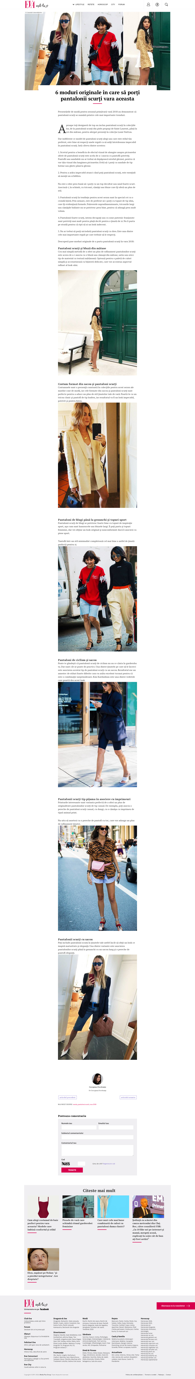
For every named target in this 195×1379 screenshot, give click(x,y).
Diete (85, 1353)
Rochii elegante (88, 1325)
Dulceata (130, 1323)
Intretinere (91, 1355)
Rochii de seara (94, 1321)
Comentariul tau (68, 1143)
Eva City (27, 1364)
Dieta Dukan (97, 1353)
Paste (121, 1321)
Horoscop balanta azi (149, 1356)
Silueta (97, 1359)
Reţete (115, 1318)
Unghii (64, 1355)
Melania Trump (74, 1343)
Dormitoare (116, 1343)
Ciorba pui (129, 1329)
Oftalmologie (97, 1343)
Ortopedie (94, 1345)
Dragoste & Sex (60, 1318)
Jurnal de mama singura (129, 1345)
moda (75, 1104)
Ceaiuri (91, 1337)
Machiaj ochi (76, 1359)
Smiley (63, 1341)
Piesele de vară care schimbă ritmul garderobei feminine (77, 1223)
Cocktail (122, 1325)
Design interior (126, 1343)
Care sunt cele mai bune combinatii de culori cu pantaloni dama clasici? (111, 1223)
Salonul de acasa (74, 1361)
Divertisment (59, 1332)
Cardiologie (87, 1343)
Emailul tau (103, 1123)
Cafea (119, 1323)
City (113, 4)
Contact (168, 1375)
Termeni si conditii (150, 1375)
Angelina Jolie (66, 1339)
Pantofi (105, 1323)
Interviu (123, 1355)
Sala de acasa (96, 1361)
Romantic (64, 1321)
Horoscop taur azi (147, 1341)
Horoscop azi (146, 1325)
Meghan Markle (59, 1335)
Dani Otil (56, 1341)
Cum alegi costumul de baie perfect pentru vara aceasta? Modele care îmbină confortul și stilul (43, 1225)
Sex (78, 1323)
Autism (134, 1347)
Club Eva (28, 1318)
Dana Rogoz (76, 1339)
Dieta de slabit (102, 1357)
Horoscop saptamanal (149, 1360)
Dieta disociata (88, 1359)
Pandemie (115, 1361)
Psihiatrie (102, 1345)
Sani (68, 1357)
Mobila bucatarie (118, 1339)
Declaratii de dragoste (70, 1327)
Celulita (68, 1359)
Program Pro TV (68, 1345)
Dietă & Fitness (89, 1350)
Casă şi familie (118, 1336)
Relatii (55, 1323)
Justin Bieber (63, 1343)
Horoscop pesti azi (148, 1351)
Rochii (59, 1355)
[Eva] (31, 2)
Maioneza (128, 1327)
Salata (114, 1323)
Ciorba (126, 1321)
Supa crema (129, 1325)
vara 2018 (93, 1104)
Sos (135, 1321)
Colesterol (106, 1339)
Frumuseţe (58, 1352)
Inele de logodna (101, 1325)
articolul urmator (128, 1097)
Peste (131, 1321)
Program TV (57, 1345)
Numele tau (66, 1123)
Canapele (129, 1341)
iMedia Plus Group (45, 1375)
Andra (68, 1341)
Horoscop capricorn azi (149, 1343)
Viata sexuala (74, 1321)
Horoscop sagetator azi (149, 1347)
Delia (74, 1341)
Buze (62, 1359)
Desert (121, 1327)
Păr (54, 1355)
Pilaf (134, 1327)
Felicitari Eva (30, 1342)
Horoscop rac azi (147, 1335)
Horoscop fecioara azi (149, 1339)
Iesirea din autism (122, 1357)
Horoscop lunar (146, 1333)
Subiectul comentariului (72, 1133)
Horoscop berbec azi (148, 1358)
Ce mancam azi (122, 1331)
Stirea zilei (130, 1355)
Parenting (115, 1345)
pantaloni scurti (83, 1104)
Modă (85, 1318)
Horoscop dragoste (148, 1327)
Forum (121, 4)
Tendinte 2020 (88, 1329)
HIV (89, 1345)
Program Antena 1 (60, 1347)
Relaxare (106, 1353)
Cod (63, 1159)
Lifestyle (79, 4)
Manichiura (74, 1357)
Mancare (115, 1321)
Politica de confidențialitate (134, 1375)
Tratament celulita (60, 1361)
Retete (91, 4)
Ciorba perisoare (118, 1329)
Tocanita (115, 1325)
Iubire (66, 1323)
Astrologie (144, 1331)
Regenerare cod (109, 1164)
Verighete (86, 1327)
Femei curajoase (124, 1347)
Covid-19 (130, 1359)
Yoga (84, 1355)
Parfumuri (71, 1355)
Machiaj (63, 1357)
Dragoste (56, 1321)
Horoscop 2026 (146, 1321)
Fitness (90, 1353)
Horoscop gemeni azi (149, 1337)
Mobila (122, 1341)
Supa (124, 1323)
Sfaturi (27, 1334)
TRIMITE (72, 1170)
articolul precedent (67, 1097)
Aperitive (115, 1327)
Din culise (115, 1355)
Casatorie (72, 1323)
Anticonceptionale (89, 1341)
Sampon (56, 1359)
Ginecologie (87, 1339)
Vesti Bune (122, 1359)
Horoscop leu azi (147, 1353)
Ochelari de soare (97, 1327)
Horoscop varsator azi (149, 1349)
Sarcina (85, 1337)
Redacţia (161, 1375)
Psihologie (104, 1337)
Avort (104, 1343)
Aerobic (98, 1355)
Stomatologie (97, 1339)
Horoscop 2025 (146, 1323)
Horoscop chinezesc (148, 1329)
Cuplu (61, 1323)
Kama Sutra (57, 1325)
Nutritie (93, 1357)
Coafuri (56, 1357)
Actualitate (117, 1352)
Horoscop (103, 4)
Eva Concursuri (31, 1356)
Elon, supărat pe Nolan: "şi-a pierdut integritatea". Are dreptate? (43, 1276)
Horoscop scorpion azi (149, 1345)
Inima (97, 1337)
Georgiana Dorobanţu (97, 1087)
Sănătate (87, 1334)
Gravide (115, 1347)
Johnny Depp (68, 1337)
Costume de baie (95, 1323)
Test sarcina (101, 1341)
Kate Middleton (72, 1335)
